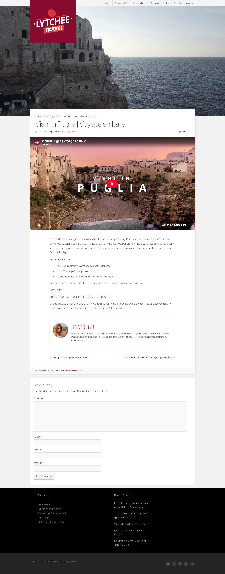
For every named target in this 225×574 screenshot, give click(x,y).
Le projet (106, 3)
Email (37, 450)
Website (38, 463)
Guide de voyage (44, 116)
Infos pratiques (139, 3)
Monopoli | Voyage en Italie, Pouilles (69, 357)
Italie (58, 116)
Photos (166, 3)
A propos (155, 3)
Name (38, 436)
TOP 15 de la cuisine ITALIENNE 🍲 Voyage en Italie (147, 357)
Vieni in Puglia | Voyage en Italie (131, 524)
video (80, 371)
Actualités (178, 3)
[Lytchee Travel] (53, 21)
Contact (189, 3)
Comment (185, 132)
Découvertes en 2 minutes (66, 371)
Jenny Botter (70, 132)
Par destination (121, 3)
